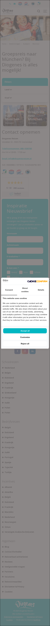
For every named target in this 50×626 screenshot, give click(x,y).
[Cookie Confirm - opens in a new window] (37, 281)
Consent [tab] (9, 290)
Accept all (25, 331)
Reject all (25, 344)
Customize (25, 337)
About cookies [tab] (25, 290)
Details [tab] (41, 290)
